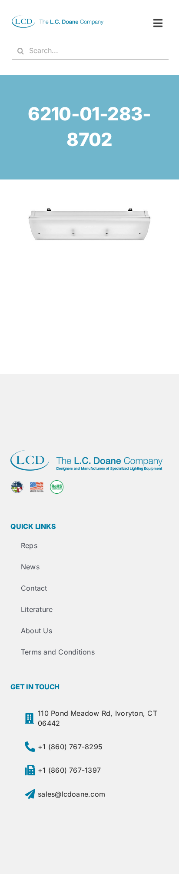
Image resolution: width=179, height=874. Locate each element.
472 (89, 225)
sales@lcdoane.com (71, 794)
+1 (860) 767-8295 (70, 746)
